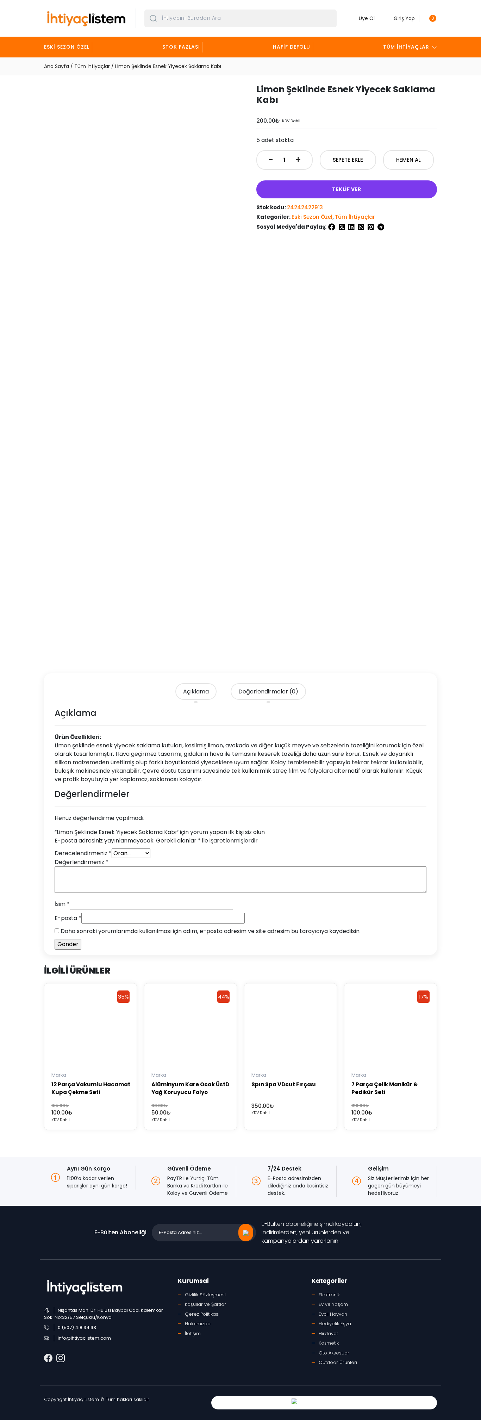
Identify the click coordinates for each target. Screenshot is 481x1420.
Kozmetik (329, 1343)
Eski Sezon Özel (66, 46)
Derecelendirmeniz (83, 853)
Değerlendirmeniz (81, 862)
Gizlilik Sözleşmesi (205, 1294)
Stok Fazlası (181, 46)
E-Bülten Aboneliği (120, 1232)
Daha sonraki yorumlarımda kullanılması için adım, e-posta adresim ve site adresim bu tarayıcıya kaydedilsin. (211, 931)
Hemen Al (408, 159)
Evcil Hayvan (333, 1314)
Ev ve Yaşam (333, 1304)
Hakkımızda (198, 1323)
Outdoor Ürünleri (338, 1362)
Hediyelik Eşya (335, 1323)
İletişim (193, 1333)
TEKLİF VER (346, 189)
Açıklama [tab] (196, 691)
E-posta (68, 918)
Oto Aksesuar (334, 1353)
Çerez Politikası (202, 1314)
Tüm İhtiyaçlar (406, 46)
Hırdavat (328, 1333)
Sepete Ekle (348, 159)
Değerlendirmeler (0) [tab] (268, 691)
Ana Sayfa (56, 66)
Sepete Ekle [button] (67, 1065)
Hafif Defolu (291, 46)
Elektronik (329, 1294)
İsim (62, 904)
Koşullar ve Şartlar (205, 1304)
